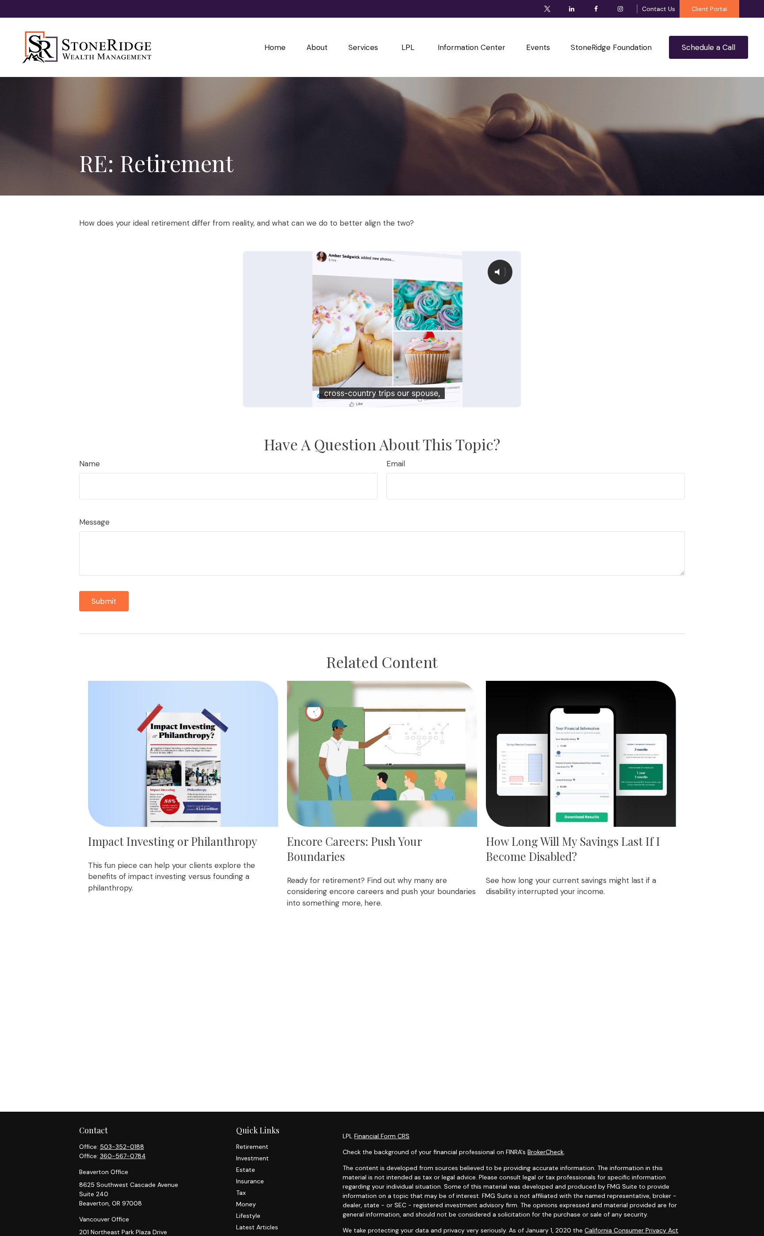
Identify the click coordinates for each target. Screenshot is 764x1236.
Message (94, 522)
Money (246, 1204)
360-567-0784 (123, 1156)
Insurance (250, 1181)
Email (395, 463)
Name (89, 463)
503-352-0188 (122, 1147)
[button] (275, 47)
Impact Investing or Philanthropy (172, 840)
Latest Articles (257, 1227)
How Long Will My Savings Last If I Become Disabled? (573, 848)
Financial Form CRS (381, 1136)
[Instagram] (620, 9)
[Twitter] (548, 9)
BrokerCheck (545, 1152)
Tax (241, 1193)
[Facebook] (596, 9)
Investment (252, 1158)
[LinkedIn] (572, 9)
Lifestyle (248, 1216)
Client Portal (709, 9)
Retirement (252, 1147)
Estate (245, 1170)
